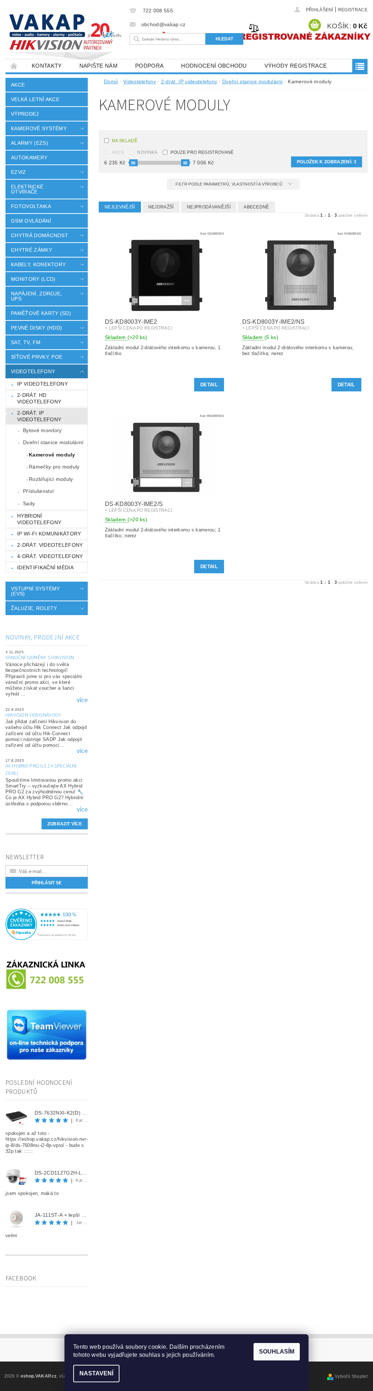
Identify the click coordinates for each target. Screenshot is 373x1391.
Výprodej (25, 114)
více (82, 700)
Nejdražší (161, 207)
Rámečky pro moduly (54, 467)
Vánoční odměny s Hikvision (39, 657)
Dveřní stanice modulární (53, 442)
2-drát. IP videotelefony (39, 416)
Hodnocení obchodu (214, 66)
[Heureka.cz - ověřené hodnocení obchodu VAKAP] (46, 924)
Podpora (149, 66)
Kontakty (47, 66)
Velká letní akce (35, 99)
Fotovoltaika (31, 206)
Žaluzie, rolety (34, 608)
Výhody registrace (295, 66)
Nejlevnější (120, 207)
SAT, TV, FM (26, 342)
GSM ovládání (31, 221)
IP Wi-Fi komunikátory (49, 534)
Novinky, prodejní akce (42, 637)
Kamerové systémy (39, 128)
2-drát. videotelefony (50, 545)
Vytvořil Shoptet (351, 1376)
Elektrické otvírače (27, 189)
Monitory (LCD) (33, 279)
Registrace (353, 9)
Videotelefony (33, 371)
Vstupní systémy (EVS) (35, 591)
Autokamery (29, 157)
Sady (29, 503)
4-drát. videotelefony (50, 556)
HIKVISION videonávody (33, 715)
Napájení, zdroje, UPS (36, 296)
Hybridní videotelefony (39, 519)
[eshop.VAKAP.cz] (65, 38)
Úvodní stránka (14, 65)
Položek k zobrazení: (326, 161)
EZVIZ (18, 172)
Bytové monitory (42, 430)
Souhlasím (276, 1351)
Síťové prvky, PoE (36, 357)
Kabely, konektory (38, 264)
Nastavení (96, 1373)
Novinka (147, 152)
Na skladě (124, 140)
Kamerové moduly (52, 455)
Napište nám (98, 66)
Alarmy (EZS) (29, 143)
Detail (209, 384)
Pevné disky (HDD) (36, 328)
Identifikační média (45, 567)
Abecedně (256, 207)
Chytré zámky (31, 250)
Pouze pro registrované (202, 152)
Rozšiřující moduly (51, 479)
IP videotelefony (42, 384)
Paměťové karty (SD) (41, 313)
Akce (18, 85)
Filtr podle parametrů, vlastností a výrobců (229, 184)
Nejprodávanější (209, 207)
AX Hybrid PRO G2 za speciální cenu (40, 769)
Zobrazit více (64, 823)
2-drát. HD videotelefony (39, 398)
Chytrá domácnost (39, 235)
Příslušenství (38, 491)
